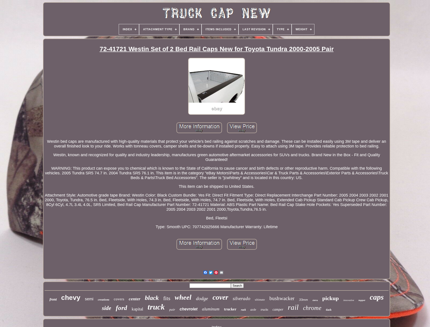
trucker (230, 309)
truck (156, 307)
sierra (315, 300)
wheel (183, 297)
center (134, 298)
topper (362, 300)
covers (119, 299)
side (106, 308)
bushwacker (282, 298)
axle (253, 309)
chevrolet (189, 309)
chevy (70, 297)
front (53, 299)
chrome (312, 308)
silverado (241, 298)
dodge (202, 298)
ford (121, 307)
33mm (303, 299)
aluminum (210, 309)
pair (172, 309)
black (152, 297)
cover (220, 297)
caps (377, 297)
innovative (348, 300)
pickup (330, 298)
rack (243, 309)
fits (166, 298)
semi (89, 299)
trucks (264, 309)
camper (278, 309)
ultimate (260, 299)
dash (328, 309)
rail (293, 307)
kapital (137, 309)
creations (103, 299)
